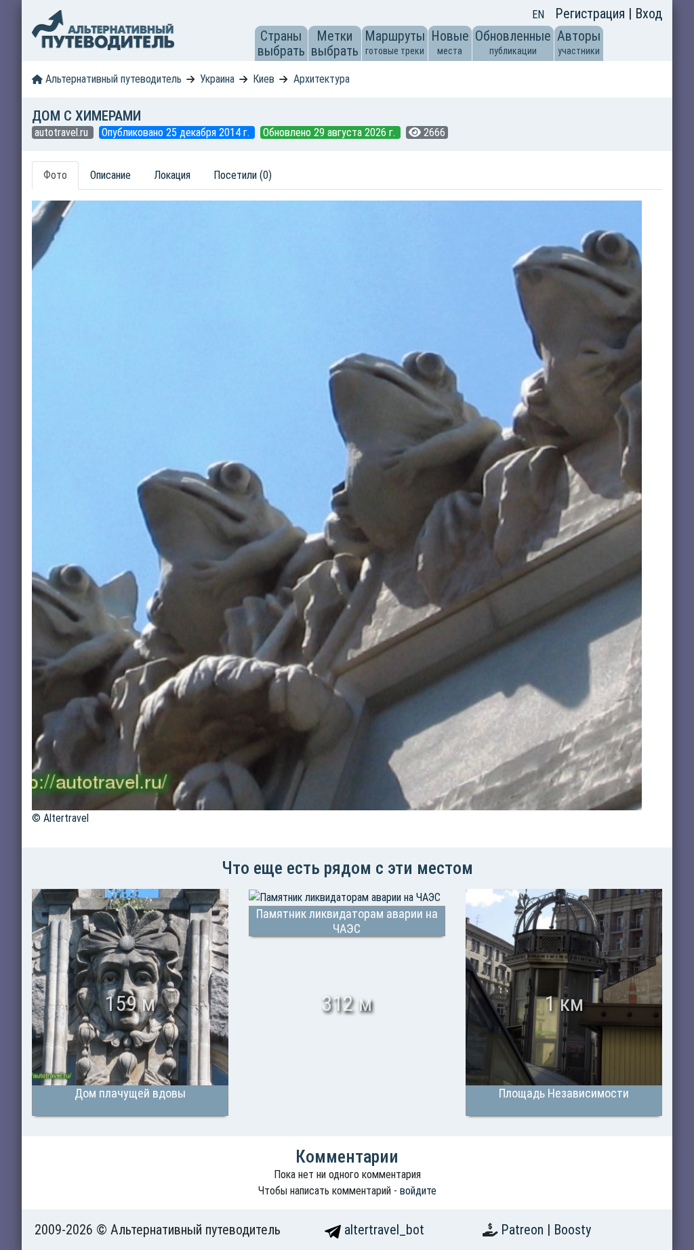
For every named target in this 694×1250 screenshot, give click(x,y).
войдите (418, 1190)
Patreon (524, 1230)
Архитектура (321, 78)
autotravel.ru (63, 132)
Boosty (572, 1230)
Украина (217, 78)
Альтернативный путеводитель (112, 78)
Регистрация (591, 13)
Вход (648, 13)
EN (538, 14)
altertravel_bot (382, 1230)
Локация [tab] (172, 175)
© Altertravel (60, 818)
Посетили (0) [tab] (242, 175)
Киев (263, 78)
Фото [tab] (55, 175)
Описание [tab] (110, 175)
